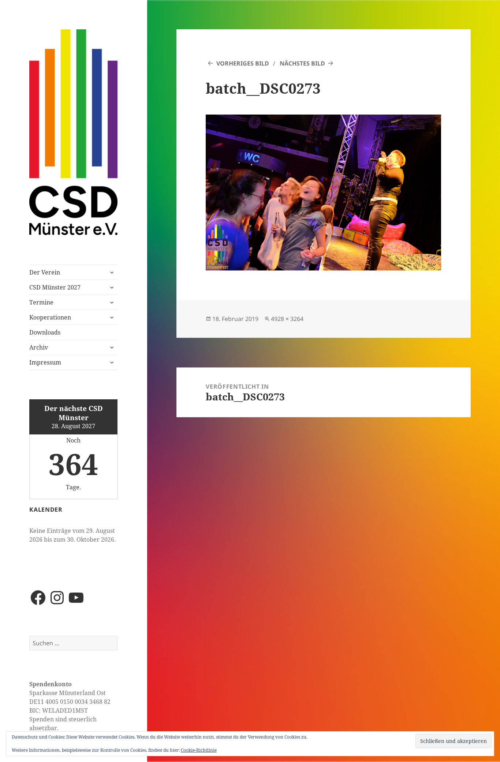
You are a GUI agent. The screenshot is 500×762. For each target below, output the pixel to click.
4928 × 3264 (287, 319)
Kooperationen (50, 317)
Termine (41, 302)
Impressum (45, 362)
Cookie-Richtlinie (199, 750)
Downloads (44, 332)
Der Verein (44, 272)
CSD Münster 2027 (55, 287)
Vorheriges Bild (242, 63)
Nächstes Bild (302, 63)
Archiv (38, 347)
